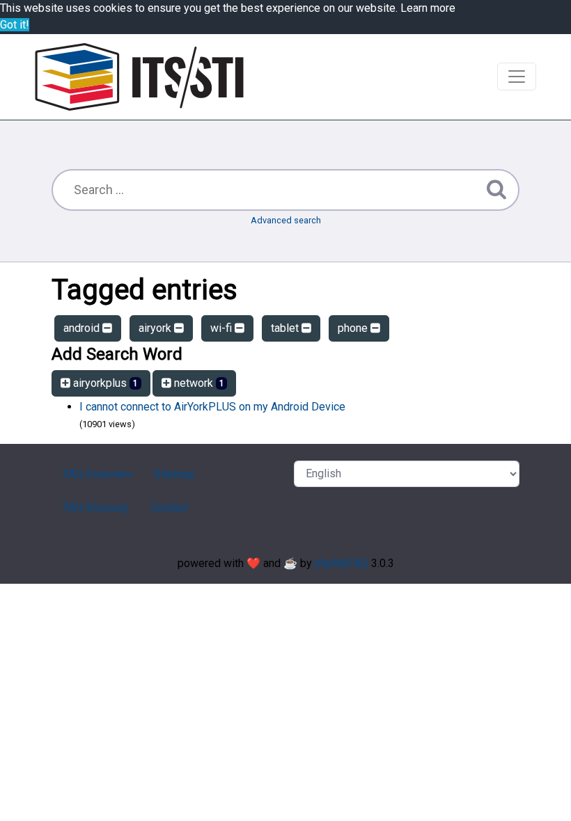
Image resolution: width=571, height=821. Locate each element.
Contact (169, 507)
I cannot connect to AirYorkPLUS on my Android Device (212, 406)
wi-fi (222, 328)
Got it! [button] (14, 24)
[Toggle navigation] (516, 76)
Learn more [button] (427, 8)
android (82, 328)
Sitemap (174, 474)
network (197, 383)
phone (354, 328)
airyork (156, 328)
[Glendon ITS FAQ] (139, 77)
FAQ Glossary (96, 507)
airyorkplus (104, 383)
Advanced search (286, 220)
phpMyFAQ (341, 563)
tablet (286, 328)
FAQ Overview (97, 474)
